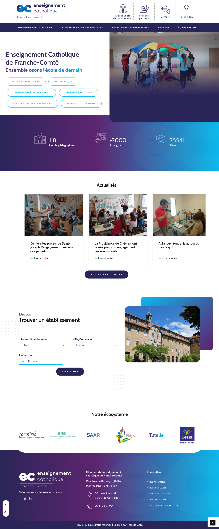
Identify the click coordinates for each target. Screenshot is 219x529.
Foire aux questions (144, 17)
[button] (54, 215)
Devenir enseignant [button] (78, 92)
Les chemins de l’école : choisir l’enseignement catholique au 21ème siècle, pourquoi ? (180, 247)
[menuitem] (123, 11)
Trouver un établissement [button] (31, 92)
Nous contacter (158, 488)
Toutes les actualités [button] (106, 274)
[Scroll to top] (212, 522)
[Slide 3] (118, 273)
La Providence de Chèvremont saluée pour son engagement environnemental (51, 247)
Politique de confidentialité (163, 505)
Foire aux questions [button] (81, 103)
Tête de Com (135, 524)
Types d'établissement (34, 339)
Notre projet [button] (63, 81)
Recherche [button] (189, 27)
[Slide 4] (121, 273)
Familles (163, 27)
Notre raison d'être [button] (26, 81)
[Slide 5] (125, 273)
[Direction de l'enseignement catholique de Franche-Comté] (41, 11)
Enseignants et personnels (130, 27)
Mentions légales (158, 499)
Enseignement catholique (35, 27)
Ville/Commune (82, 339)
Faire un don (186, 16)
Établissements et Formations (82, 27)
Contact (165, 16)
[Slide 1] (111, 273)
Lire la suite (41, 258)
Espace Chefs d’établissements (122, 17)
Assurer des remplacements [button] (32, 103)
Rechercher (70, 371)
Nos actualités (157, 482)
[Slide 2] (114, 273)
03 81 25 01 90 (104, 505)
